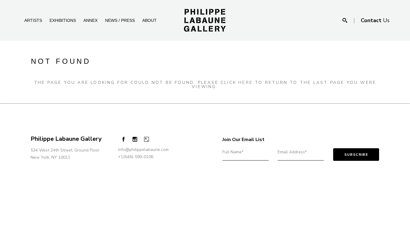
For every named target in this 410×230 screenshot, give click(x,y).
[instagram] (135, 139)
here (245, 82)
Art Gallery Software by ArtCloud (60, 172)
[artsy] (146, 139)
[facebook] (123, 139)
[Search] (344, 20)
